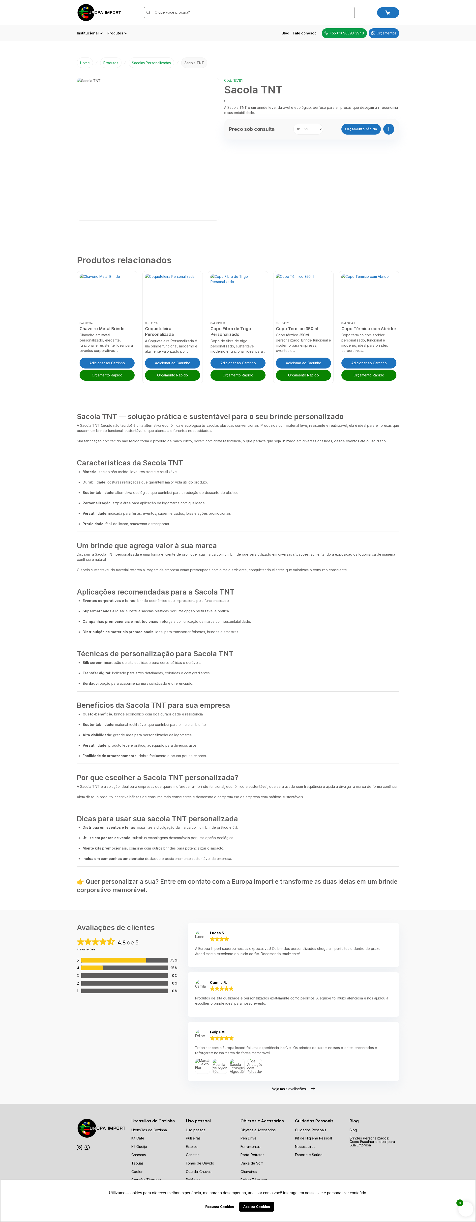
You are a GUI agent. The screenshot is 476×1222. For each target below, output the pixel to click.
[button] (361, 129)
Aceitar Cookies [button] (256, 1207)
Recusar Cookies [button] (219, 1207)
